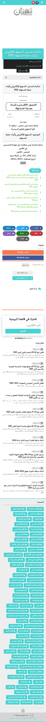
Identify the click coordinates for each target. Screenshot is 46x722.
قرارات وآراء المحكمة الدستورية (30, 666)
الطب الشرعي (36, 524)
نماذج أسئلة (25, 702)
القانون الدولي (19, 549)
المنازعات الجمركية (16, 580)
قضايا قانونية (11, 666)
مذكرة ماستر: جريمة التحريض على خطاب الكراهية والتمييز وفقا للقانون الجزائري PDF (23, 205)
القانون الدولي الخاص (33, 559)
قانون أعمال (21, 620)
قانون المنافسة (35, 656)
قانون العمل (36, 651)
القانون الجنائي (35, 544)
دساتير (38, 605)
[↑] (23, 711)
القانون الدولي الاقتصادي (32, 554)
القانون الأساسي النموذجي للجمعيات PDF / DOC (27, 383)
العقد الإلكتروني (20, 524)
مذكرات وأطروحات (21, 66)
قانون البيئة (23, 631)
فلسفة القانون (36, 615)
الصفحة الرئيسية (34, 66)
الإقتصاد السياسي (35, 514)
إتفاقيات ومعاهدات (34, 509)
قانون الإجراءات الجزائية (33, 626)
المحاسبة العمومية (34, 575)
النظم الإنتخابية (35, 590)
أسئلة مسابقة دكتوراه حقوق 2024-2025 (29, 471)
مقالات (10, 687)
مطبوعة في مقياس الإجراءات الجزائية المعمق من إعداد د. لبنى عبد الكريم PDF (24, 397)
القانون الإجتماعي (19, 529)
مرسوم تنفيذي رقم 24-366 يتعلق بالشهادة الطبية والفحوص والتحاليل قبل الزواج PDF (26, 456)
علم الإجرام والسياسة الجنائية (16, 610)
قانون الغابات (23, 651)
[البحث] (4, 2)
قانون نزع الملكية (16, 661)
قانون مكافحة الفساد (34, 661)
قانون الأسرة (36, 631)
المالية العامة (21, 570)
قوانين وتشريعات (34, 671)
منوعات (37, 702)
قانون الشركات (35, 646)
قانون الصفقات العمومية (18, 646)
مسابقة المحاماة (35, 687)
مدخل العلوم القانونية (33, 676)
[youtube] (33, 2)
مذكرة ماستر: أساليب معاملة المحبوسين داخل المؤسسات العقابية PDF (24, 192)
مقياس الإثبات (36, 692)
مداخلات (20, 671)
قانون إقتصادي (35, 620)
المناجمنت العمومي (34, 580)
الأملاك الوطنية (19, 514)
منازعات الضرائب (35, 697)
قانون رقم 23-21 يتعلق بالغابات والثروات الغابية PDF (25, 412)
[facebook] (37, 2)
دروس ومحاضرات (20, 600)
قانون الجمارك (22, 636)
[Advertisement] (23, 33)
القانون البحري (21, 534)
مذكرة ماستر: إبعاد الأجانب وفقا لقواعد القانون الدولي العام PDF (22, 199)
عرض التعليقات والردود (22, 278)
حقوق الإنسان (36, 600)
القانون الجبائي (20, 539)
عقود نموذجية (35, 610)
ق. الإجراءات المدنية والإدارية (16, 615)
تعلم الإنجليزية (20, 590)
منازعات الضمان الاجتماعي (15, 697)
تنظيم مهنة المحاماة (20, 595)
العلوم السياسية (35, 529)
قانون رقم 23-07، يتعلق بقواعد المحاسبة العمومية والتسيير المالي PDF (26, 368)
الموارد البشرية (15, 585)
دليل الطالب (11, 605)
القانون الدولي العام (15, 559)
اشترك (23, 331)
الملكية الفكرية (18, 575)
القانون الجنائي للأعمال (18, 544)
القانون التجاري (35, 539)
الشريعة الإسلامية (23, 519)
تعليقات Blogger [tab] (23, 252)
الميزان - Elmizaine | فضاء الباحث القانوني (23, 718)
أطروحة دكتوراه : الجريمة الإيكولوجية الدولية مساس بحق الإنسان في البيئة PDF (24, 487)
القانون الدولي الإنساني (12, 554)
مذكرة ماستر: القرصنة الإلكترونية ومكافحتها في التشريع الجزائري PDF (21, 185)
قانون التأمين (9, 631)
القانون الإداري (35, 534)
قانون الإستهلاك (14, 626)
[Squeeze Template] (31, 715)
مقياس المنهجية (20, 692)
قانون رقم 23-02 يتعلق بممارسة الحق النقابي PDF (26, 426)
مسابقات (37, 681)
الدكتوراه (37, 519)
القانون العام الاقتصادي (33, 564)
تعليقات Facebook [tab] (23, 257)
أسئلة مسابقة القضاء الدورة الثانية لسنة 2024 (28, 440)
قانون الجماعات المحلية (33, 641)
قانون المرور (9, 651)
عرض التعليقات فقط (22, 273)
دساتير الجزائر (25, 605)
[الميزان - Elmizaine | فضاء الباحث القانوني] (23, 11)
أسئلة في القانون (17, 509)
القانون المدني (36, 570)
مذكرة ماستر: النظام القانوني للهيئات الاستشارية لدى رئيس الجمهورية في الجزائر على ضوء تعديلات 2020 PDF (22, 177)
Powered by (28, 338)
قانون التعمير (36, 636)
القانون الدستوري (35, 549)
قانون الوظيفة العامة (19, 656)
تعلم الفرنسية (36, 595)
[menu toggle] (42, 2)
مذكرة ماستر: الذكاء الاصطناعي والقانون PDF (24, 211)
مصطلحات (21, 687)
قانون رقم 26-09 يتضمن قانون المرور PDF (28, 352)
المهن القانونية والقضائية (33, 585)
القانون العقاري (16, 564)
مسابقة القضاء (24, 681)
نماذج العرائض (11, 702)
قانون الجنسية (16, 641)
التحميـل (23, 162)
